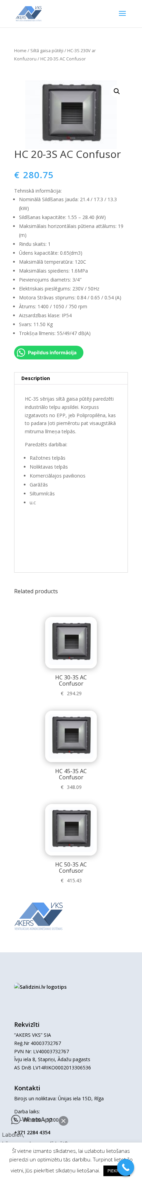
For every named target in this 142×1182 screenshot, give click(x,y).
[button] (63, 1121)
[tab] (71, 378)
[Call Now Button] (125, 1167)
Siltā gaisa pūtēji (46, 50)
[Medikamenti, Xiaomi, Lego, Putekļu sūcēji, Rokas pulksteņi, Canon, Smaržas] (40, 987)
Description (35, 378)
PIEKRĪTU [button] (117, 1171)
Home (20, 50)
